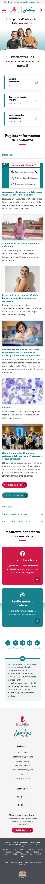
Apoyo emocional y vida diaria (22, 771)
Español (5, 849)
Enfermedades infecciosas (16, 116)
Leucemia (7, 407)
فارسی (22, 856)
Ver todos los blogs (13, 485)
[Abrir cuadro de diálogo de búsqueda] (41, 9)
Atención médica (22, 765)
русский (38, 854)
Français (32, 2)
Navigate (21, 746)
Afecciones (22, 752)
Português (24, 2)
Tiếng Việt (30, 849)
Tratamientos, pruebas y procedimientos (22, 758)
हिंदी (31, 854)
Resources (21, 797)
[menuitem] (22, 830)
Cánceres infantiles (14, 80)
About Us (20, 789)
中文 (21, 849)
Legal (20, 805)
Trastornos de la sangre (17, 98)
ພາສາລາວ (18, 852)
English (16, 2)
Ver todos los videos (13, 495)
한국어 (40, 849)
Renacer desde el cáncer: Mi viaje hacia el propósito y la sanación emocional (20, 298)
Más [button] (37, 2)
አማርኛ (27, 852)
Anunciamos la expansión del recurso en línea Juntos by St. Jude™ (22, 193)
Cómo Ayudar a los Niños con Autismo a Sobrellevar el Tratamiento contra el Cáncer (22, 456)
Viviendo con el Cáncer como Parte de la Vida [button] (21, 245)
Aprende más (13, 85)
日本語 (15, 854)
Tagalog (23, 854)
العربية (14, 849)
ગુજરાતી (6, 854)
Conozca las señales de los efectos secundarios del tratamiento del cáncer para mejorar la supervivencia (22, 352)
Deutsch (36, 852)
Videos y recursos (23, 778)
